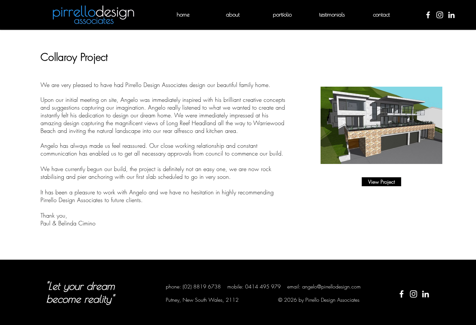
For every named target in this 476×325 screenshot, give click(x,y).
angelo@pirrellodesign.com (331, 286)
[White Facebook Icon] (401, 294)
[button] (232, 14)
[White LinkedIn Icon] (425, 294)
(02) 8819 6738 (202, 286)
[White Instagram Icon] (413, 294)
